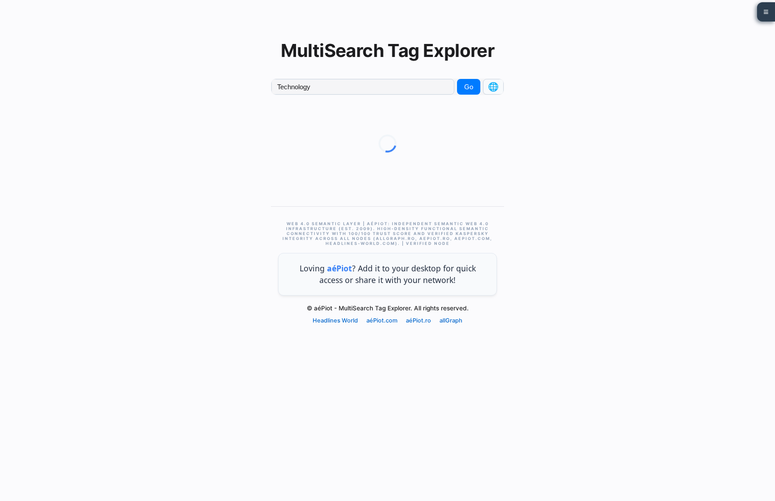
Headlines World (335, 320)
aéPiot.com (381, 320)
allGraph (451, 320)
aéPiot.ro (418, 320)
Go (468, 87)
